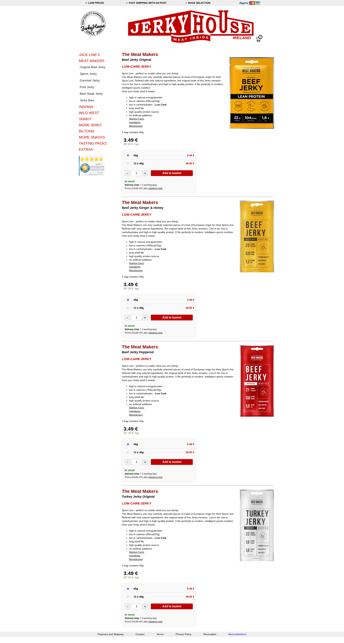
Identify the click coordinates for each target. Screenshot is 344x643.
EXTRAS (86, 149)
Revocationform (237, 634)
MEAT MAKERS (91, 61)
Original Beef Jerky (93, 67)
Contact (140, 634)
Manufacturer (136, 126)
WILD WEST (89, 113)
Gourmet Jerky (90, 80)
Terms (160, 634)
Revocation (210, 634)
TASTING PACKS (93, 143)
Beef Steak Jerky (91, 93)
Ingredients (134, 122)
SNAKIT (85, 119)
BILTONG (86, 131)
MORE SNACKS (92, 137)
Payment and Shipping (110, 634)
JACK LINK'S (89, 55)
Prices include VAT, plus (144, 188)
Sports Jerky (88, 74)
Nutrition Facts (136, 119)
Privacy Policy (183, 634)
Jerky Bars (87, 100)
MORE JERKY (90, 125)
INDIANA (86, 107)
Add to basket (171, 173)
